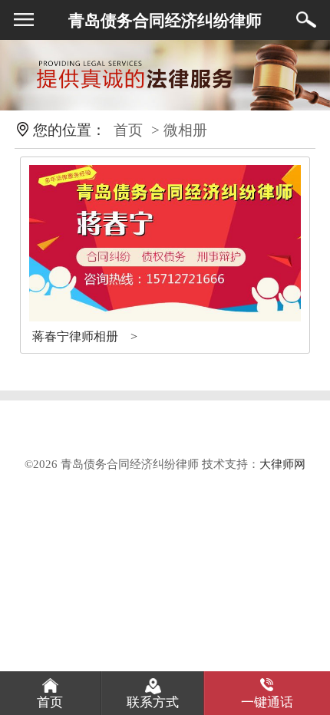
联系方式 (153, 702)
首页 (128, 130)
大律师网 (282, 463)
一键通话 (267, 702)
